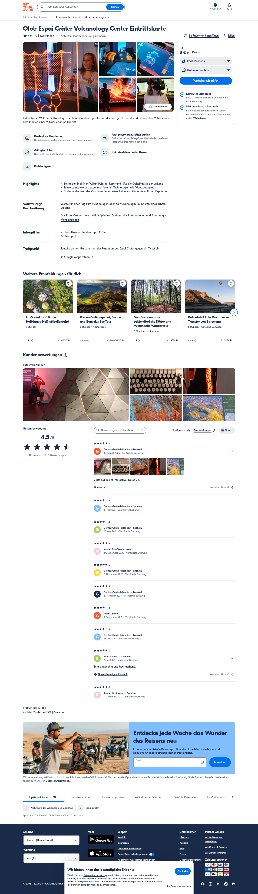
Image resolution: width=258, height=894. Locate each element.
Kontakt (122, 837)
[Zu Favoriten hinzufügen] (69, 283)
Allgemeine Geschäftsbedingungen (136, 859)
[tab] (43, 797)
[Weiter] (234, 312)
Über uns (184, 837)
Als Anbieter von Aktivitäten (214, 839)
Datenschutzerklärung (129, 848)
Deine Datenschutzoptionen (133, 854)
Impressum (124, 842)
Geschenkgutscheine (190, 859)
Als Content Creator (216, 847)
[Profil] (229, 5)
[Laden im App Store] (101, 854)
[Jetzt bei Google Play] (101, 840)
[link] (48, 312)
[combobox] (71, 7)
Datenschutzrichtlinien (58, 780)
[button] (38, 36)
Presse (183, 854)
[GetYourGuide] (28, 7)
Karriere (184, 842)
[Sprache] (215, 5)
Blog (182, 848)
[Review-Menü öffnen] (232, 451)
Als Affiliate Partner (215, 852)
